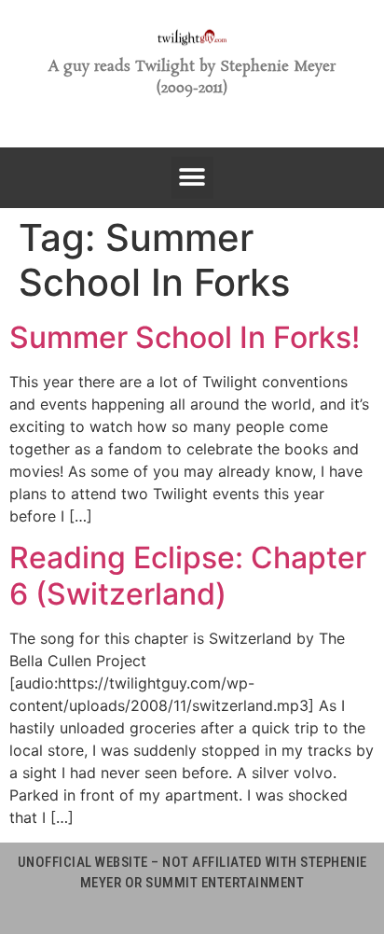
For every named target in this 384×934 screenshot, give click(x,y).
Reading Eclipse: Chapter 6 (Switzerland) (187, 575)
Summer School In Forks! (184, 337)
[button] (192, 178)
